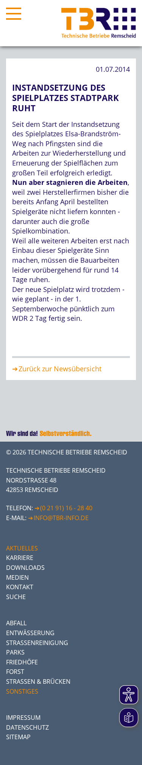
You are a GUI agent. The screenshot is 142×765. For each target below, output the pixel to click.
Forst (15, 671)
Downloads (25, 567)
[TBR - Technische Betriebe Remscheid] (98, 23)
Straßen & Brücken (38, 681)
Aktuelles (22, 548)
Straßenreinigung (37, 643)
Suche (16, 597)
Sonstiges (22, 691)
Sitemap (18, 737)
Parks (15, 652)
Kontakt (19, 587)
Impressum (23, 717)
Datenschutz (27, 727)
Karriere (19, 558)
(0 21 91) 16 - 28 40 (66, 508)
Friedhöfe (22, 662)
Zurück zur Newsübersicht (60, 368)
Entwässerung (30, 633)
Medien (17, 577)
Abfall (16, 623)
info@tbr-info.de (61, 518)
